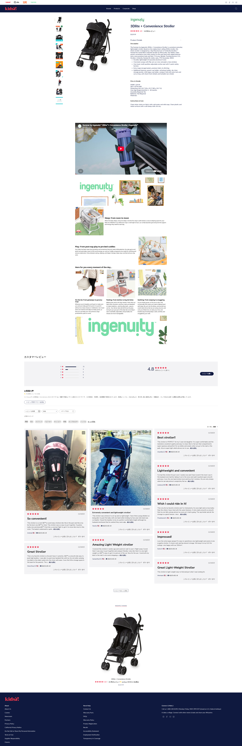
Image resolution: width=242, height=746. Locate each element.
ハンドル (83, 422)
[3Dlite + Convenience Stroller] (121, 643)
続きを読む (57, 529)
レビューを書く (206, 374)
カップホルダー (73, 422)
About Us (8, 709)
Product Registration (90, 724)
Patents (7, 742)
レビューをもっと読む (121, 591)
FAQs (85, 716)
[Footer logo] (12, 699)
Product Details (136, 40)
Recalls (85, 727)
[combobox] (50, 411)
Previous (65, 44)
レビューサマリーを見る (130, 682)
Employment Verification (91, 735)
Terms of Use (9, 735)
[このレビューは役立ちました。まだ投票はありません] (79, 537)
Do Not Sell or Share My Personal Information (20, 731)
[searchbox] (30, 411)
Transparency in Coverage (91, 738)
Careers (7, 712)
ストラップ (39, 422)
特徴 (64, 422)
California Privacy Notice (13, 727)
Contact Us (87, 709)
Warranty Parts (88, 712)
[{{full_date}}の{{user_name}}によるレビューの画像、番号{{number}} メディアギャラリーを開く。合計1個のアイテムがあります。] (121, 468)
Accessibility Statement (91, 731)
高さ (31, 422)
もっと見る (91, 422)
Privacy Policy (9, 724)
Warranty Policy (88, 720)
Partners (7, 720)
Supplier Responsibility (12, 738)
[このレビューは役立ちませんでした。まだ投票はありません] (82, 537)
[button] (108, 8)
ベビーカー (48, 422)
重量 (26, 422)
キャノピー (57, 422)
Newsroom (8, 716)
